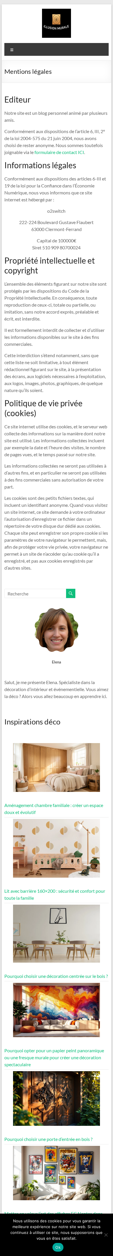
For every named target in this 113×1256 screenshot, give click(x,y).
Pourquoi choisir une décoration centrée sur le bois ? (56, 976)
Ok (58, 1247)
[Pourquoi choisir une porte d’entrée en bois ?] (56, 1101)
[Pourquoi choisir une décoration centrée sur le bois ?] (56, 936)
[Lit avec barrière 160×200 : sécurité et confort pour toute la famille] (56, 851)
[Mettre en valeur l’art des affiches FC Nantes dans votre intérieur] (56, 1176)
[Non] (106, 1235)
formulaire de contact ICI (59, 152)
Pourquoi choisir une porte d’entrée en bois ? (48, 1139)
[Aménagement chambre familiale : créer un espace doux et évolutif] (56, 770)
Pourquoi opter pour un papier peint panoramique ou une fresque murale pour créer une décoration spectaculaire (54, 1057)
